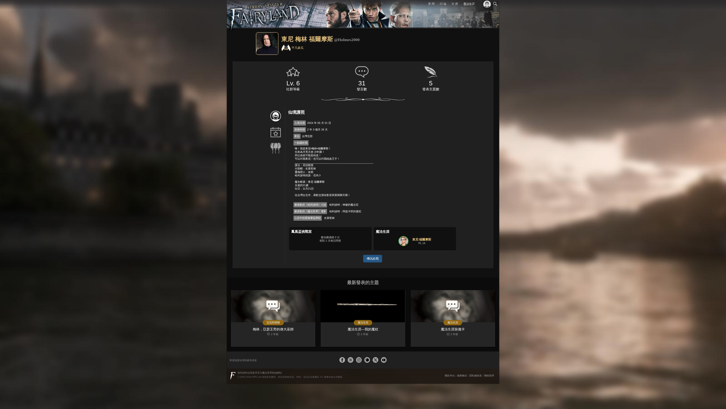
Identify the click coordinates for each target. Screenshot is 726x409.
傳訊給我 (372, 258)
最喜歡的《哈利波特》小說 (310, 204)
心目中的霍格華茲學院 (307, 217)
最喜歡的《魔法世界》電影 (310, 211)
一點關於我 (301, 142)
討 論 (443, 3)
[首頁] (264, 14)
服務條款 (462, 375)
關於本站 (450, 375)
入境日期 (299, 122)
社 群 (455, 3)
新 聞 (432, 3)
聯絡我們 (489, 375)
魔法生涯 (469, 3)
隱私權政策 (475, 375)
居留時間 (299, 129)
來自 (297, 136)
